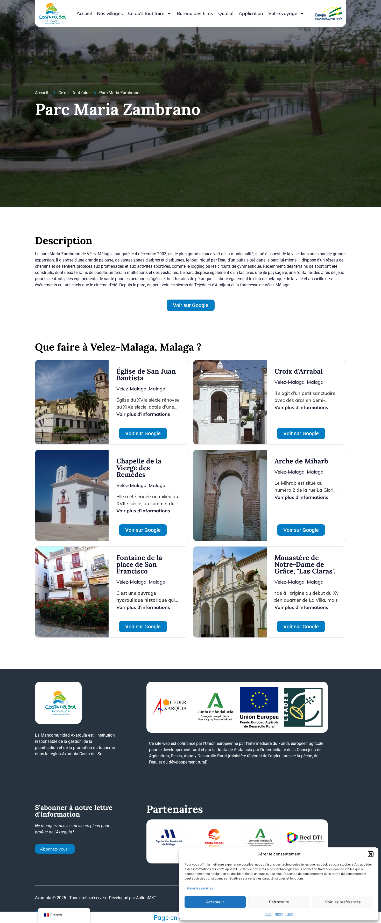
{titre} (268, 914)
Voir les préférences (343, 901)
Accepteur (215, 901)
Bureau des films (195, 13)
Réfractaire (279, 901)
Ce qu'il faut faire (146, 13)
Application (251, 13)
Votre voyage (282, 13)
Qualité (226, 13)
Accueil (84, 13)
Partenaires (174, 809)
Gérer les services (200, 888)
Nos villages (110, 13)
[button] (370, 854)
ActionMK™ (146, 897)
